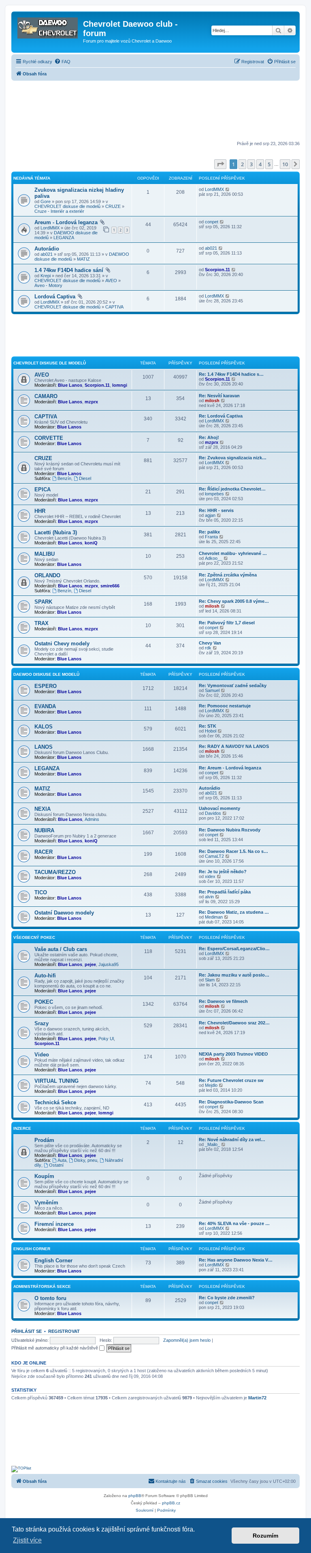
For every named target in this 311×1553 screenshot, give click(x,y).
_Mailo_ (212, 1144)
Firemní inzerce (54, 1224)
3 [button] (251, 164)
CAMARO (46, 396)
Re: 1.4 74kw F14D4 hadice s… (231, 374)
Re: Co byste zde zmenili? (227, 1297)
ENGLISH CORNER (31, 1249)
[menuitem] (62, 61)
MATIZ (83, 259)
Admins (92, 819)
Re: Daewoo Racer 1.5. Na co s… (233, 851)
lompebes (214, 493)
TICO (40, 892)
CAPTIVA (114, 306)
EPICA (42, 489)
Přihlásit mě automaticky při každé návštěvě (55, 1347)
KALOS (43, 727)
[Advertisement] (155, 111)
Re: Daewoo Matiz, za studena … (234, 912)
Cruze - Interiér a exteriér (59, 211)
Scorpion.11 (217, 269)
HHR (39, 511)
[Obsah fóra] (48, 26)
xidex (210, 876)
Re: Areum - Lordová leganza (230, 767)
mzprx (91, 401)
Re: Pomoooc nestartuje (225, 705)
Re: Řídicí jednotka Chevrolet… (232, 488)
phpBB (134, 1495)
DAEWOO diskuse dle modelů (46, 674)
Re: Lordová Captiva (221, 415)
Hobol (210, 730)
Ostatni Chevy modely (61, 643)
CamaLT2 (214, 856)
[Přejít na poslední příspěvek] (227, 189)
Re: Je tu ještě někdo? (223, 871)
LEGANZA (63, 237)
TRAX (41, 623)
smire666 (109, 585)
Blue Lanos (70, 385)
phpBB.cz (171, 1503)
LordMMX (214, 189)
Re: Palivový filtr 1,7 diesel (227, 622)
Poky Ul (106, 1038)
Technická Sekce (55, 1102)
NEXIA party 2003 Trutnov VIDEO (233, 1054)
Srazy (41, 1023)
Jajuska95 (108, 964)
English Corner (53, 1260)
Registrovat (64, 1331)
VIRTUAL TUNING (56, 1081)
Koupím (44, 1176)
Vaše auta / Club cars (60, 949)
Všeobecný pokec (34, 937)
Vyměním (46, 1203)
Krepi (45, 275)
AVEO (111, 280)
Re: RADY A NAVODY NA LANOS (234, 746)
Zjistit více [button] (27, 1540)
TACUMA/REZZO (55, 872)
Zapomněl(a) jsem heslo (187, 1340)
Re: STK (207, 726)
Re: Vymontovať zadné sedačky (232, 685)
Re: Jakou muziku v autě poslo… (234, 974)
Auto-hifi (45, 975)
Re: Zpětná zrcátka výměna (228, 574)
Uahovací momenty (219, 808)
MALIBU (44, 554)
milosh (212, 400)
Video (41, 1055)
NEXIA (42, 809)
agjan (210, 515)
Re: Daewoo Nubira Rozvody (229, 829)
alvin (209, 896)
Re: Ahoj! (209, 437)
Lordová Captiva (54, 296)
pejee (90, 964)
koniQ (91, 542)
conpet (211, 221)
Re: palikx (209, 531)
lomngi (119, 385)
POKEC (43, 1002)
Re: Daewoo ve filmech (223, 1001)
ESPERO (45, 686)
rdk (208, 647)
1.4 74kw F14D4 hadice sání (68, 270)
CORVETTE (48, 438)
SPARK (43, 602)
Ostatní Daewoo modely (64, 913)
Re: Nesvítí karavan (219, 395)
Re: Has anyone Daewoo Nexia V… (236, 1259)
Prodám (44, 1140)
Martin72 (257, 1397)
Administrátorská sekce (42, 1286)
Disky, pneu (85, 1160)
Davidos (213, 813)
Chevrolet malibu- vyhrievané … (233, 553)
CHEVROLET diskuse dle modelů (67, 206)
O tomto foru (50, 1298)
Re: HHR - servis (216, 510)
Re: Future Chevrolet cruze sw (231, 1080)
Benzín (64, 478)
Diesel (85, 478)
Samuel (212, 690)
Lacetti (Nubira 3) (55, 532)
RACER (43, 852)
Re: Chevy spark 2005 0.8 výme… (234, 601)
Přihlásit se (26, 1331)
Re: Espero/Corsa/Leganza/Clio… (234, 948)
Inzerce (22, 1128)
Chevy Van (210, 642)
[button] (220, 164)
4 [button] (260, 164)
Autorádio (46, 249)
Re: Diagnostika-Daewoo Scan (231, 1101)
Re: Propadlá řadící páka (225, 891)
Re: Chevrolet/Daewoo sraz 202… (234, 1022)
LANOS (43, 747)
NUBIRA (44, 830)
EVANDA (45, 706)
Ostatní (56, 1165)
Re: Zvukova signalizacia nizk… (232, 457)
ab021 (46, 254)
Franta (211, 536)
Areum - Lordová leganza (66, 222)
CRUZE (113, 206)
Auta (62, 1160)
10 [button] (285, 164)
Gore (45, 201)
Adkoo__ (213, 558)
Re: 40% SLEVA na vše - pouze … (234, 1223)
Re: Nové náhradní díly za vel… (232, 1139)
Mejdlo (211, 1085)
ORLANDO (47, 575)
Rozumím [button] (265, 1535)
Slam (210, 979)
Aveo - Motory (48, 285)
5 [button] (269, 164)
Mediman (214, 917)
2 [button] (242, 164)
